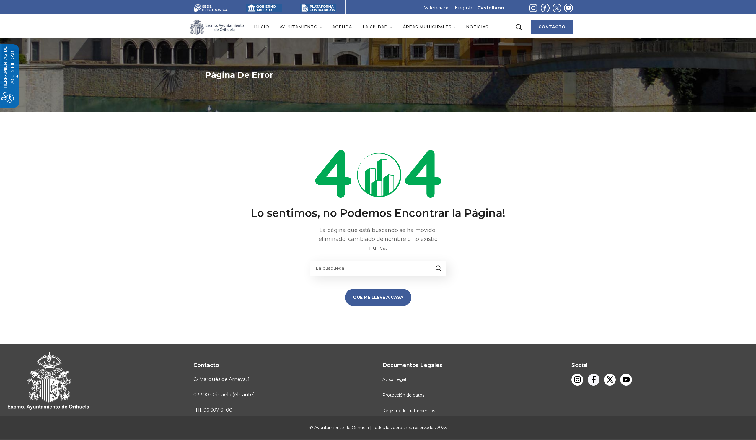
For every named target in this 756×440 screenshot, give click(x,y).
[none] (300, 26)
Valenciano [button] (437, 8)
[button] (519, 27)
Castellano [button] (490, 8)
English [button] (463, 8)
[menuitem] (261, 26)
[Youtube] (568, 8)
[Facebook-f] (545, 8)
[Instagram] (533, 8)
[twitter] (558, 8)
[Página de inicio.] (216, 26)
